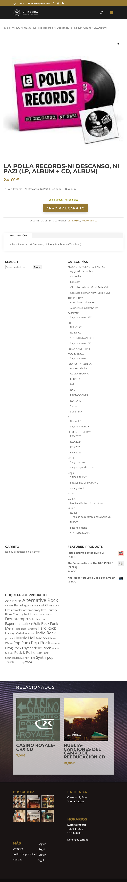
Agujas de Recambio (81, 271)
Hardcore (31, 628)
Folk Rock (41, 623)
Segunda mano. (79, 358)
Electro (40, 619)
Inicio (6, 27)
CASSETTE (73, 313)
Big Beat (27, 605)
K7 (69, 417)
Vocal (29, 662)
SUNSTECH (76, 411)
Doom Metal (45, 614)
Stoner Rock (27, 658)
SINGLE (72, 458)
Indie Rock (46, 633)
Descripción (18, 235)
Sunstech (75, 406)
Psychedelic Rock (36, 648)
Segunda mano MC (80, 317)
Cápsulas (75, 281)
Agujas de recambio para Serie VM (92, 516)
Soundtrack (12, 658)
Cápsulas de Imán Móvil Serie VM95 (90, 292)
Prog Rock (13, 648)
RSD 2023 (75, 436)
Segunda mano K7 (80, 426)
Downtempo (16, 618)
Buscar (37, 267)
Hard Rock (47, 628)
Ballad (18, 605)
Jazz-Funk (10, 638)
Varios (71, 493)
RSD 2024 (75, 441)
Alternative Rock (40, 600)
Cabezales (75, 276)
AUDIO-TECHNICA (80, 373)
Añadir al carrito (65, 208)
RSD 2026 (75, 452)
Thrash (9, 662)
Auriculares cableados (82, 302)
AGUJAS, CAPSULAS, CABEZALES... (87, 266)
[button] (118, 45)
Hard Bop (20, 628)
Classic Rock (13, 610)
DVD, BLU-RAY (76, 354)
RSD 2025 (75, 447)
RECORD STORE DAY (79, 432)
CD (69, 220)
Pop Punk (21, 642)
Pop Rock (40, 642)
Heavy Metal (14, 633)
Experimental (16, 623)
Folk (30, 624)
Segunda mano (78, 527)
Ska (34, 653)
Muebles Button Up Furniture (86, 503)
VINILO (16, 27)
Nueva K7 (75, 421)
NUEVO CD (76, 327)
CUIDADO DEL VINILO (80, 348)
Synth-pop (44, 657)
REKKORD (75, 400)
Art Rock (9, 605)
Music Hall (25, 637)
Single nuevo (77, 462)
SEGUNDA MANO (80, 533)
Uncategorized (76, 488)
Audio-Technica (78, 368)
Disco (34, 614)
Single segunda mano (82, 467)
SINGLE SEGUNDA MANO (84, 482)
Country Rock (21, 614)
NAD (72, 389)
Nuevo (85, 220)
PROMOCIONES (79, 395)
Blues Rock (38, 605)
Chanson (52, 605)
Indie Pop (30, 633)
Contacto (18, 848)
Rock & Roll (23, 652)
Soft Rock (42, 653)
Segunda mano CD (80, 343)
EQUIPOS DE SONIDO (80, 363)
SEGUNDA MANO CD (82, 338)
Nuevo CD (76, 332)
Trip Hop (19, 662)
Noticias (17, 859)
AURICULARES (75, 298)
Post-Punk (55, 643)
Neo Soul (43, 638)
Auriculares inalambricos (84, 307)
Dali (72, 384)
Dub (31, 619)
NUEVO (26, 27)
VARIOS (72, 498)
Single (71, 472)
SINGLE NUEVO (78, 477)
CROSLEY (75, 379)
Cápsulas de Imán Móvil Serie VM (89, 287)
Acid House (13, 601)
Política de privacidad (25, 854)
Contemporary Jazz (33, 610)
